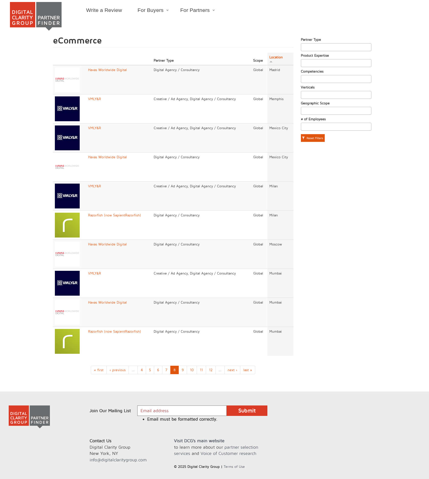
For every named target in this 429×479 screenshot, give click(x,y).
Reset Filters (314, 138)
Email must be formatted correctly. (182, 419)
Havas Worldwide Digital (107, 70)
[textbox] (303, 47)
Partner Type (311, 39)
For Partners (191, 11)
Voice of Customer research (228, 453)
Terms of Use (234, 466)
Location (276, 57)
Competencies (312, 71)
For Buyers (147, 11)
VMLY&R (94, 99)
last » (247, 370)
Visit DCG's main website (199, 440)
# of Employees (313, 119)
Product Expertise (315, 55)
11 (201, 370)
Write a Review (104, 10)
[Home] (36, 16)
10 (192, 370)
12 (211, 370)
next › (232, 370)
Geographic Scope (315, 103)
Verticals (308, 87)
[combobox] (336, 47)
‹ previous (118, 370)
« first (99, 370)
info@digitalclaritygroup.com (118, 459)
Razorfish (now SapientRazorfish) (114, 215)
